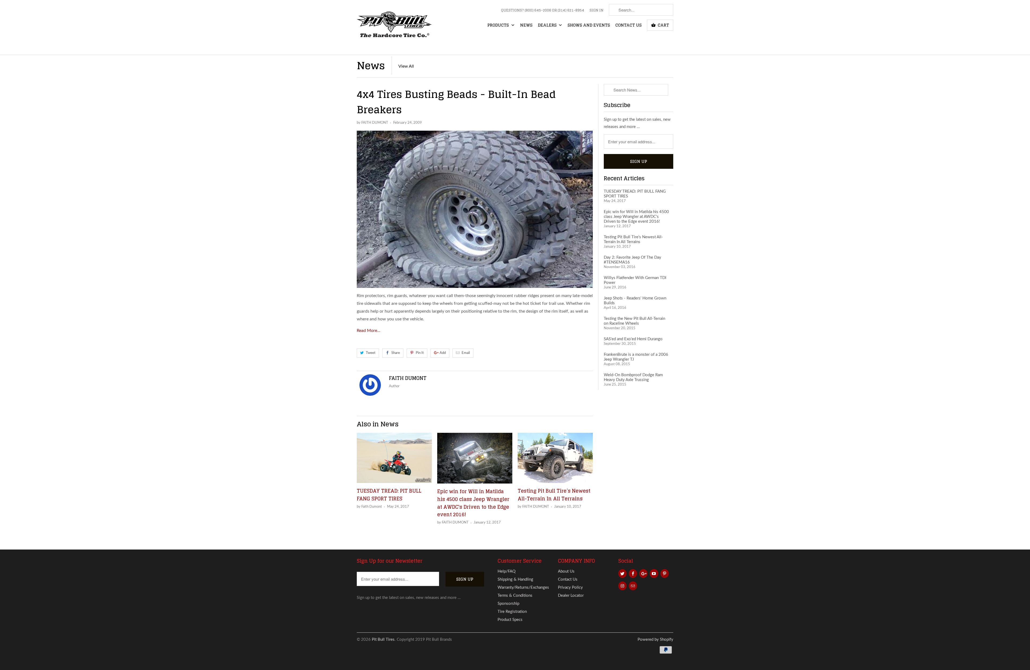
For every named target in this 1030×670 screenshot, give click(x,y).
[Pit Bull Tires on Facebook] (633, 573)
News (526, 26)
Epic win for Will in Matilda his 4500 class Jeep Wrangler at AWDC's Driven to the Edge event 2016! (473, 503)
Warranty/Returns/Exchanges (523, 587)
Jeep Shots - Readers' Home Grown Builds (635, 300)
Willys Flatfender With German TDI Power (635, 280)
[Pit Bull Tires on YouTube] (654, 573)
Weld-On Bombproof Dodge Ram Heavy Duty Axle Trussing (633, 377)
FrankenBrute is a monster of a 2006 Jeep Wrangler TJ (636, 357)
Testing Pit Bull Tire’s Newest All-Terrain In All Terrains (554, 494)
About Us (566, 571)
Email (466, 353)
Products (498, 26)
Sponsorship (508, 604)
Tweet (371, 353)
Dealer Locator (571, 596)
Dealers (548, 26)
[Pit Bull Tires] (394, 27)
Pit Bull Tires (383, 640)
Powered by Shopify (655, 640)
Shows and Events (589, 26)
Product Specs (510, 620)
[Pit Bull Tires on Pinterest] (664, 573)
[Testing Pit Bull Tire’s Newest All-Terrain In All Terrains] (555, 458)
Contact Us (628, 26)
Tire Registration (512, 612)
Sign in (597, 10)
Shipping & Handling (515, 579)
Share (395, 353)
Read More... (368, 330)
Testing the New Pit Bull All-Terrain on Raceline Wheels (634, 321)
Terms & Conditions (515, 596)
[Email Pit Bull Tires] (633, 585)
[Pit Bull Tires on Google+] (643, 573)
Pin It (420, 353)
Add (443, 353)
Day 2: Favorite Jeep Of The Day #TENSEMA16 (632, 259)
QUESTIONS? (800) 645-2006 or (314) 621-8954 (542, 10)
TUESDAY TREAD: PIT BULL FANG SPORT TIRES (389, 494)
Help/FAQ (507, 571)
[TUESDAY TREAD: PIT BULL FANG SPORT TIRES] (394, 458)
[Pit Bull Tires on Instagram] (622, 585)
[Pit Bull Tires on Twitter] (622, 573)
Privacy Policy (570, 587)
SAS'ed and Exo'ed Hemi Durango (633, 339)
